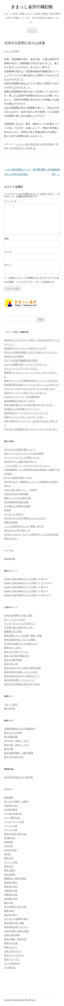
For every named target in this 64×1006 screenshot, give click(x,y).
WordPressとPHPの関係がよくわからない (25, 518)
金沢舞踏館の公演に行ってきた (19, 400)
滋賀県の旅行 (10, 882)
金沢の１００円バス (14, 955)
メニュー (32, 30)
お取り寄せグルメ (13, 951)
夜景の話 (35, 144)
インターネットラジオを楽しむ (19, 623)
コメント (10, 201)
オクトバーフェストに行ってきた (20, 368)
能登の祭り (9, 910)
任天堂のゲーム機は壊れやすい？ (20, 461)
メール (7, 251)
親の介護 (8, 748)
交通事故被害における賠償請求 (19, 728)
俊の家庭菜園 (10, 736)
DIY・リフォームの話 (14, 619)
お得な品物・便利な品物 (16, 930)
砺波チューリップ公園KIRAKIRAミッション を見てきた (31, 380)
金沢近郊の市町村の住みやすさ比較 (22, 684)
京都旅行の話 (10, 894)
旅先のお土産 (10, 943)
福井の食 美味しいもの (16, 744)
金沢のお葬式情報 (13, 659)
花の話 (7, 854)
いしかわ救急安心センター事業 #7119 (24, 526)
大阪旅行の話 (10, 890)
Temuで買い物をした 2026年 (20, 489)
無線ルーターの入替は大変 (17, 497)
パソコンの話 (10, 825)
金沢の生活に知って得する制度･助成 (22, 667)
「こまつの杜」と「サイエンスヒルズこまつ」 (27, 465)
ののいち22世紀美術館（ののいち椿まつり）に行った (31, 352)
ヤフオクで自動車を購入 (16, 918)
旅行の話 (8, 902)
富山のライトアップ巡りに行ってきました (25, 392)
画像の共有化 (10, 522)
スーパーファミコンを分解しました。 (23, 457)
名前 (6, 238)
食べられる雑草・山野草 (16, 801)
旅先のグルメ (10, 947)
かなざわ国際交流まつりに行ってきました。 (26, 364)
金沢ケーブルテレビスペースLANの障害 (24, 453)
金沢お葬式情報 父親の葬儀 (18, 752)
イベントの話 (23, 144)
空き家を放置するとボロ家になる (20, 643)
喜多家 (7, 510)
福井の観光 (9, 870)
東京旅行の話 (10, 886)
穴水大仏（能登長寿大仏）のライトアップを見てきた (30, 429)
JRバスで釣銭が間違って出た (18, 477)
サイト (7, 264)
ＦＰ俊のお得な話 (13, 813)
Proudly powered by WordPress (19, 999)
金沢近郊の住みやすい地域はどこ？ (22, 676)
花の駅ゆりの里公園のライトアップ (22, 408)
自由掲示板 (9, 558)
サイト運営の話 (12, 817)
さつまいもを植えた (14, 514)
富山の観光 (9, 874)
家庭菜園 (8, 797)
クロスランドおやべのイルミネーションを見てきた (29, 388)
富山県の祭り (10, 914)
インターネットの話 (14, 821)
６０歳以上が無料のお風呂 (17, 506)
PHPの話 (8, 845)
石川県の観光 (47, 144)
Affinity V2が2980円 (14, 356)
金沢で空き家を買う (14, 756)
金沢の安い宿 (10, 663)
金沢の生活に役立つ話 (15, 833)
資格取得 (8, 841)
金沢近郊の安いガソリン (16, 926)
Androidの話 (10, 850)
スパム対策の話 (12, 963)
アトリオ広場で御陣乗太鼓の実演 (20, 360)
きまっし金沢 (10, 704)
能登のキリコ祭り (13, 647)
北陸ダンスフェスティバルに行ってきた (24, 417)
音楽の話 (8, 866)
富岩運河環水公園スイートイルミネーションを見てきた (32, 384)
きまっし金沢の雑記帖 (32, 6)
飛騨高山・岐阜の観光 (15, 878)
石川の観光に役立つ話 (15, 906)
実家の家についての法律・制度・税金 (23, 635)
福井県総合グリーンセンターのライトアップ (26, 412)
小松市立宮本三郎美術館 (16, 493)
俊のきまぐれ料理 (13, 732)
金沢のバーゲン (12, 959)
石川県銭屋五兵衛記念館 (16, 502)
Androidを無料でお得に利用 (18, 615)
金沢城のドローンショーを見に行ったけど (25, 348)
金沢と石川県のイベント (16, 651)
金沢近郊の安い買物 (14, 922)
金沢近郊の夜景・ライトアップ (19, 680)
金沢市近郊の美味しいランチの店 (20, 671)
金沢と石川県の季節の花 (16, 655)
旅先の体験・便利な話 (15, 939)
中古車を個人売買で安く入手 (18, 627)
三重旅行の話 (10, 805)
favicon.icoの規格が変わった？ (19, 449)
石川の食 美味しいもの (16, 740)
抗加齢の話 (9, 837)
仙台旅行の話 (10, 898)
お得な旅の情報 (12, 935)
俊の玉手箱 (9, 708)
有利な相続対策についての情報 (19, 639)
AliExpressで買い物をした (17, 530)
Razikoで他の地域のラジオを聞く (21, 578)
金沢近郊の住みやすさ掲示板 (18, 777)
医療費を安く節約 (13, 631)
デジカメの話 (10, 829)
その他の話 (9, 967)
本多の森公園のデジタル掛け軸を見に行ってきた (28, 404)
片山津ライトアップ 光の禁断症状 (22, 396)
